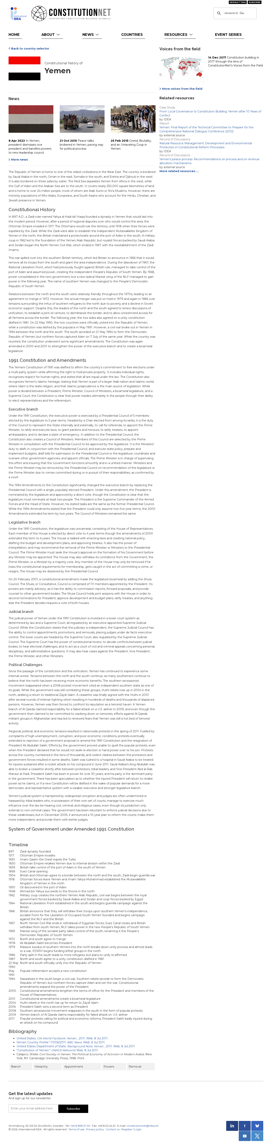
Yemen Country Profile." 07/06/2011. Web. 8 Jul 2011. (61, 1042)
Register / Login (131, 1129)
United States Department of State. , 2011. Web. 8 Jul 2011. (76, 1046)
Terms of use (76, 1129)
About (48, 34)
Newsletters (238, 2)
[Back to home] (18, 13)
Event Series (228, 34)
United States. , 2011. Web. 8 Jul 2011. (62, 1038)
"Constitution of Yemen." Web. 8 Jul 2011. (57, 1050)
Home (14, 34)
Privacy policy (95, 1129)
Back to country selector (30, 48)
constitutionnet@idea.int (142, 1125)
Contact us (112, 1129)
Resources (176, 34)
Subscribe (254, 2)
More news (19, 159)
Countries (132, 34)
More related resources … (179, 171)
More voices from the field (182, 89)
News (88, 34)
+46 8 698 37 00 (80, 1125)
